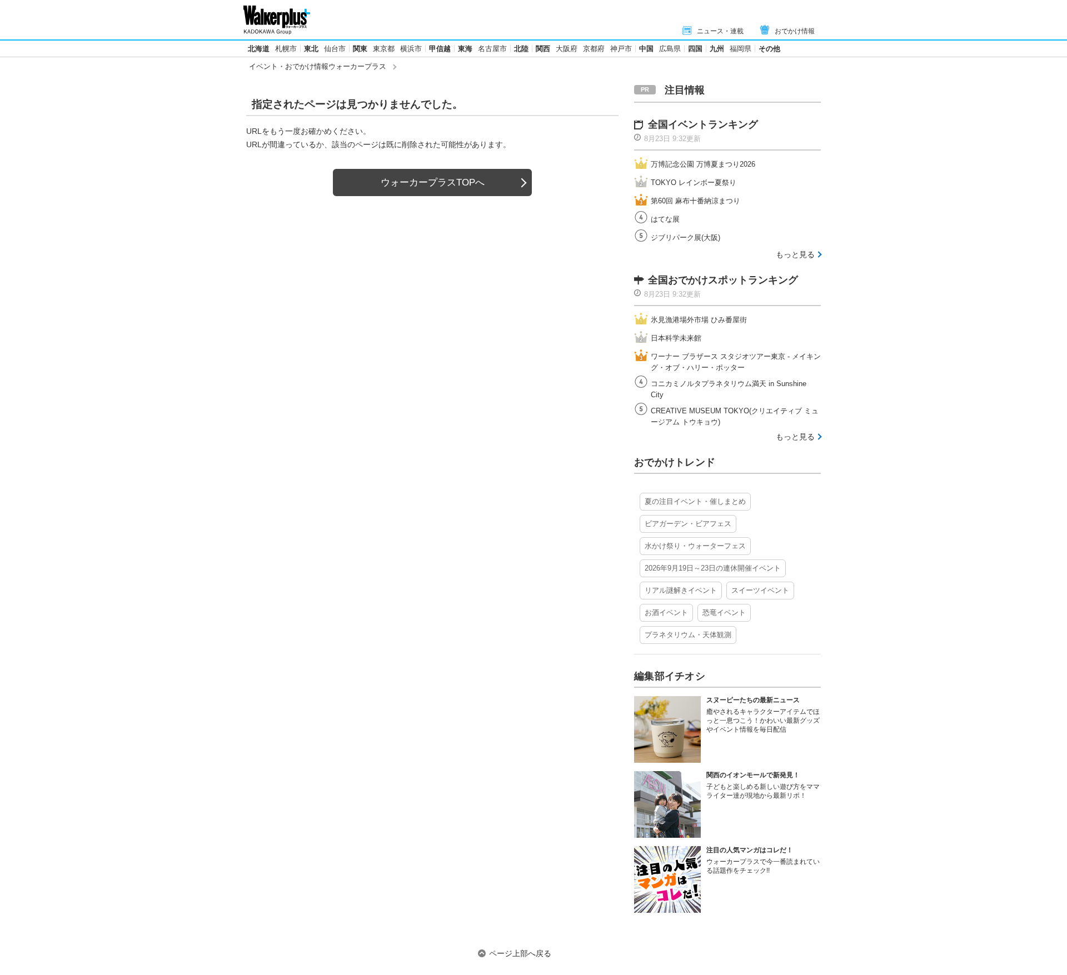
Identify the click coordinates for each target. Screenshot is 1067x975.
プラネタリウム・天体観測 (688, 635)
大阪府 (566, 48)
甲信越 (440, 48)
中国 (646, 48)
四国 (695, 48)
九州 (717, 48)
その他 (769, 48)
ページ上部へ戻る (520, 953)
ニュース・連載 (720, 31)
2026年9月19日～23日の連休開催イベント (713, 568)
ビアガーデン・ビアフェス (688, 523)
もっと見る (795, 254)
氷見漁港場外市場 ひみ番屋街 (699, 320)
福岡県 (740, 48)
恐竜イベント (724, 612)
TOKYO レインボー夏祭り (693, 182)
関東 (360, 48)
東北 (311, 48)
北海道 (259, 48)
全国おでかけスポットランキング (723, 280)
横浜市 (411, 48)
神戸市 (621, 48)
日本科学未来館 (676, 338)
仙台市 (335, 48)
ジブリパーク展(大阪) (685, 237)
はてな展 (665, 219)
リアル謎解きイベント (681, 590)
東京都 (384, 48)
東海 (465, 48)
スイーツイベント (760, 590)
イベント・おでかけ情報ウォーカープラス (317, 66)
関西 (543, 48)
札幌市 (286, 48)
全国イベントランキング (703, 124)
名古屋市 (492, 48)
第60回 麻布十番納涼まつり (695, 201)
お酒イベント (666, 612)
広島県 (670, 48)
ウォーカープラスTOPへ (433, 182)
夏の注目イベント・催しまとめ (695, 501)
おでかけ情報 (795, 31)
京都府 (594, 48)
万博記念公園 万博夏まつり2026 (703, 164)
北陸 (521, 48)
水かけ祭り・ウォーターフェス (695, 546)
